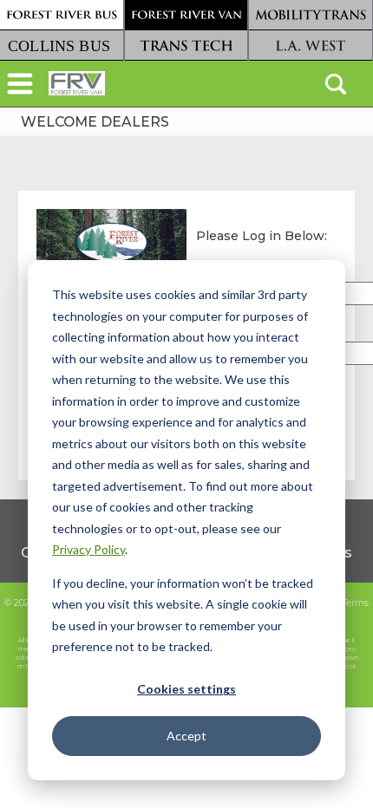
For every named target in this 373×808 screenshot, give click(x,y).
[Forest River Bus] (61, 15)
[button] (20, 86)
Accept (186, 735)
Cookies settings (186, 688)
